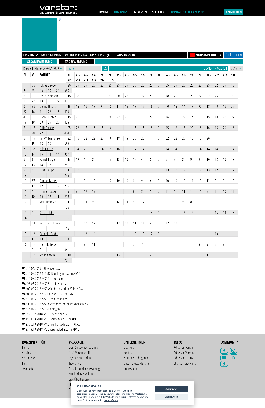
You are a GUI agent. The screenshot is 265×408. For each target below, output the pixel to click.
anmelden (234, 11)
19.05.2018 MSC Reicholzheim (45, 278)
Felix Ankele (47, 127)
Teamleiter (28, 368)
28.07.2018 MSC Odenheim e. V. (48, 313)
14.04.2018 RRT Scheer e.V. (43, 268)
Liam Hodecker (48, 244)
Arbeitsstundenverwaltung (84, 368)
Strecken (158, 12)
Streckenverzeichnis (185, 363)
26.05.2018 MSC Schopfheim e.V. (47, 283)
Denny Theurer (48, 106)
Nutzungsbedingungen (137, 357)
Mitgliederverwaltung (81, 373)
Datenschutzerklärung (136, 363)
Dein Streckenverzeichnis (83, 347)
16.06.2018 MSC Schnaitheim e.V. (47, 298)
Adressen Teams (183, 357)
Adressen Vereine (184, 352)
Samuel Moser (48, 180)
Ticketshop (75, 363)
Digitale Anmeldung (80, 357)
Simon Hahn (47, 212)
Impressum (130, 368)
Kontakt (128, 352)
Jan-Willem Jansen (50, 138)
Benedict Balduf (49, 233)
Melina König (47, 254)
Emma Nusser (48, 191)
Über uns (129, 347)
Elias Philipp (47, 169)
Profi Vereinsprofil (79, 352)
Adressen (140, 12)
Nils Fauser (46, 148)
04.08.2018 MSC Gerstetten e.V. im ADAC (53, 319)
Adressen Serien (183, 347)
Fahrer (26, 347)
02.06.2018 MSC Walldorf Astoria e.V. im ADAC (55, 288)
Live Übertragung (79, 379)
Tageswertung (76, 61)
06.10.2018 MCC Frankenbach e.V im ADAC (54, 324)
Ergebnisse (121, 12)
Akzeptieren (171, 389)
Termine (103, 12)
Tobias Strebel (48, 85)
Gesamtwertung (39, 61)
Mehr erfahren (111, 400)
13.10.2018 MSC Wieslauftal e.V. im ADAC (54, 329)
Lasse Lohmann (49, 95)
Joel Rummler (48, 201)
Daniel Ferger (48, 116)
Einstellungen (171, 397)
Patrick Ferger (48, 159)
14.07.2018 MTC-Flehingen (43, 308)
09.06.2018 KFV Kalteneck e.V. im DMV (50, 293)
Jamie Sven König (50, 223)
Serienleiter (29, 357)
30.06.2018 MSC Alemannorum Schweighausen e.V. (58, 303)
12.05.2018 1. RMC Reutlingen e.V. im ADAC (53, 273)
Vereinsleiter (29, 352)
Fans (25, 363)
